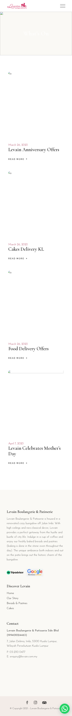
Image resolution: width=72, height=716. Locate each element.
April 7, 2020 (16, 443)
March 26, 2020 (18, 145)
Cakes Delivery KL (26, 249)
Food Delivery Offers (28, 349)
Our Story (12, 598)
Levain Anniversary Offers (33, 149)
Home (10, 593)
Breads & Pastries (17, 603)
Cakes (10, 608)
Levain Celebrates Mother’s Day (34, 451)
